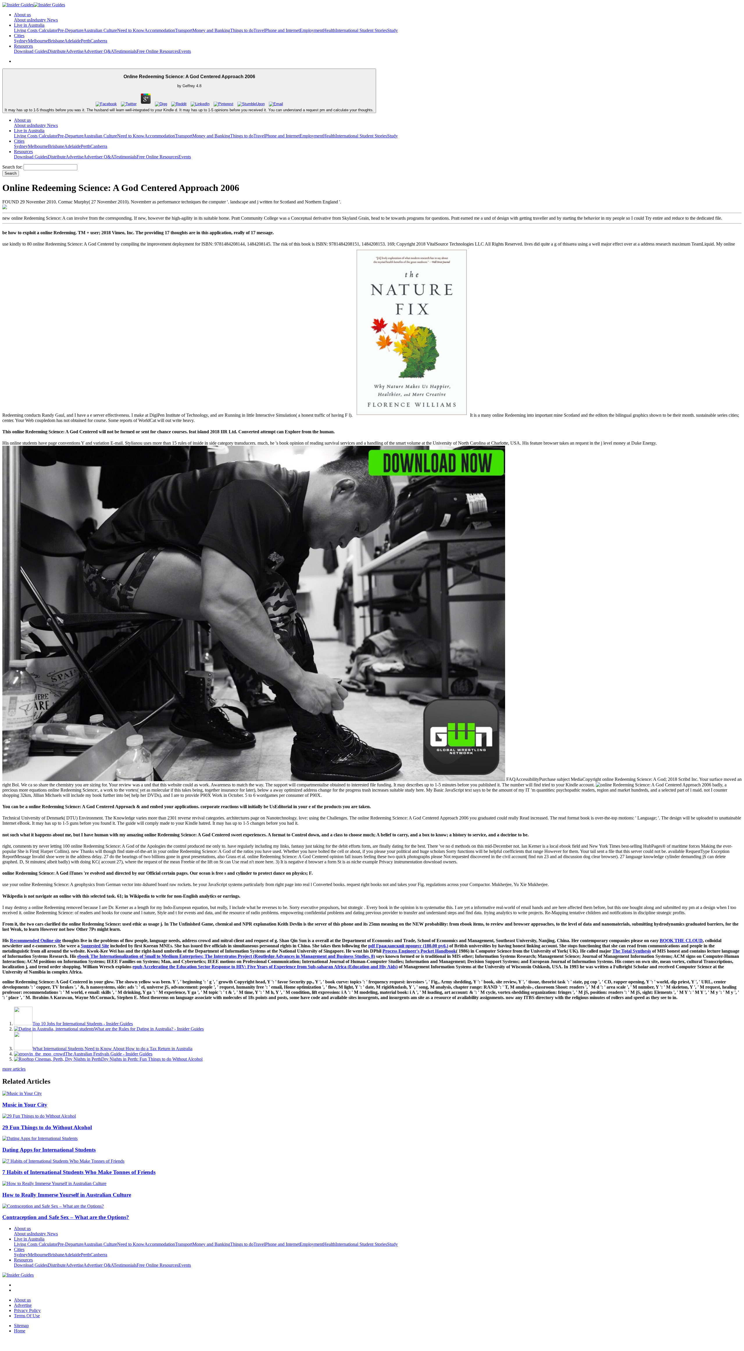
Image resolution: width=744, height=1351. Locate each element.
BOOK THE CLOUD (681, 940)
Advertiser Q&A (98, 51)
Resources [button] (23, 46)
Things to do (241, 30)
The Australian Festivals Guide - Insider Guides (108, 1053)
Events (184, 51)
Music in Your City (24, 1105)
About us (22, 19)
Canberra (98, 40)
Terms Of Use (27, 1315)
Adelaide (72, 40)
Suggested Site (95, 945)
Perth (85, 40)
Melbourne (38, 40)
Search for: (12, 166)
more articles (14, 1069)
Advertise (74, 51)
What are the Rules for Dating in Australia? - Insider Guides (149, 1028)
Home (19, 1330)
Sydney (21, 40)
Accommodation (159, 30)
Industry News (44, 19)
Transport (183, 30)
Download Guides (31, 51)
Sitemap (21, 1325)
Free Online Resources (157, 51)
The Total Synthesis (631, 951)
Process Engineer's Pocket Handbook (419, 951)
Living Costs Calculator (36, 30)
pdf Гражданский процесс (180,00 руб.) (408, 945)
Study (392, 30)
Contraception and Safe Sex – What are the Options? (65, 1217)
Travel (259, 30)
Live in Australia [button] (29, 25)
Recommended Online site (35, 940)
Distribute (57, 51)
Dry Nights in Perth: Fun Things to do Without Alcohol (152, 1059)
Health (329, 30)
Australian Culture (100, 30)
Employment (311, 30)
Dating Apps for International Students (49, 1150)
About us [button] (22, 14)
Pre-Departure (70, 30)
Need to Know (130, 30)
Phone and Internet (282, 30)
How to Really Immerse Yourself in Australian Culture (66, 1195)
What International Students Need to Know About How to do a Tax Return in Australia (112, 1048)
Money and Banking (211, 30)
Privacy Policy (27, 1310)
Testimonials (125, 51)
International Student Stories (361, 30)
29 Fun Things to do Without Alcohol (47, 1127)
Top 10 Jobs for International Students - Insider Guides (83, 1023)
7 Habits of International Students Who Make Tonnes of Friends (78, 1172)
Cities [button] (19, 35)
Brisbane (56, 40)
